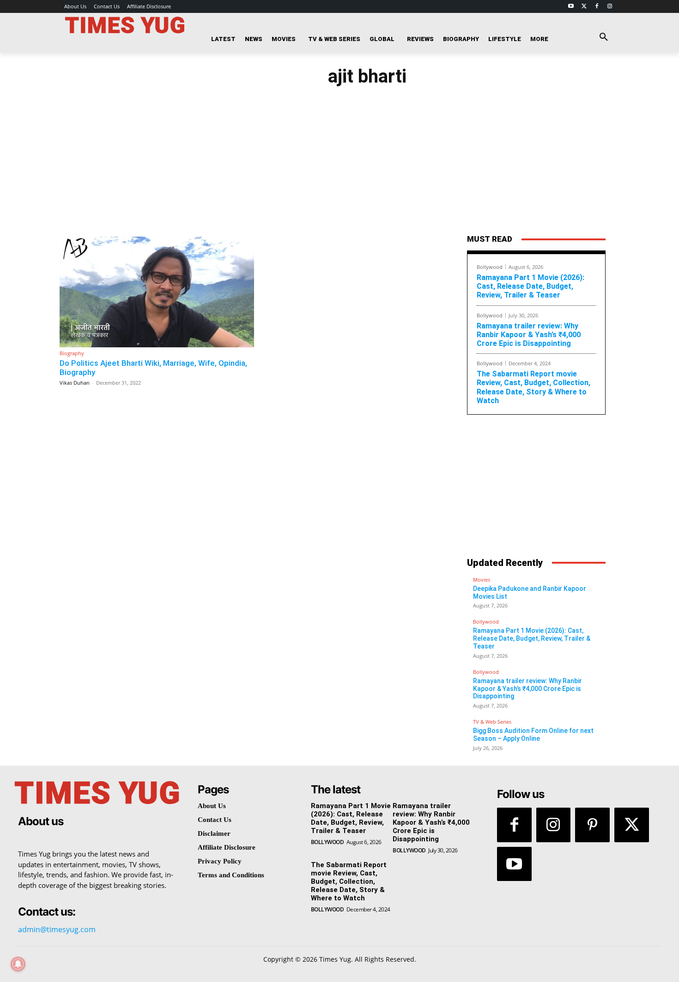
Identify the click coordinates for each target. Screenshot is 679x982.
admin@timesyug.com (57, 929)
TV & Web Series (492, 721)
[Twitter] (584, 6)
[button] (604, 37)
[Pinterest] (592, 825)
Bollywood (490, 266)
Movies (481, 579)
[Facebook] (596, 6)
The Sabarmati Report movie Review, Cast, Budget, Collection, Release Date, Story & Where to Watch (533, 387)
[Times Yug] (124, 25)
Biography (72, 353)
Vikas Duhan (75, 382)
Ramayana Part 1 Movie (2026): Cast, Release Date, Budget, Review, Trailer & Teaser (530, 286)
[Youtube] (571, 6)
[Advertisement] (545, 153)
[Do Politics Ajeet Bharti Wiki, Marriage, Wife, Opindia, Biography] (157, 292)
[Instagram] (609, 6)
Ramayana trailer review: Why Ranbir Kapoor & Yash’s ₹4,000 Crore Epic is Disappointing (529, 334)
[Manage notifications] (18, 964)
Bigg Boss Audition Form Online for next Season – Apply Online (533, 734)
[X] (631, 825)
